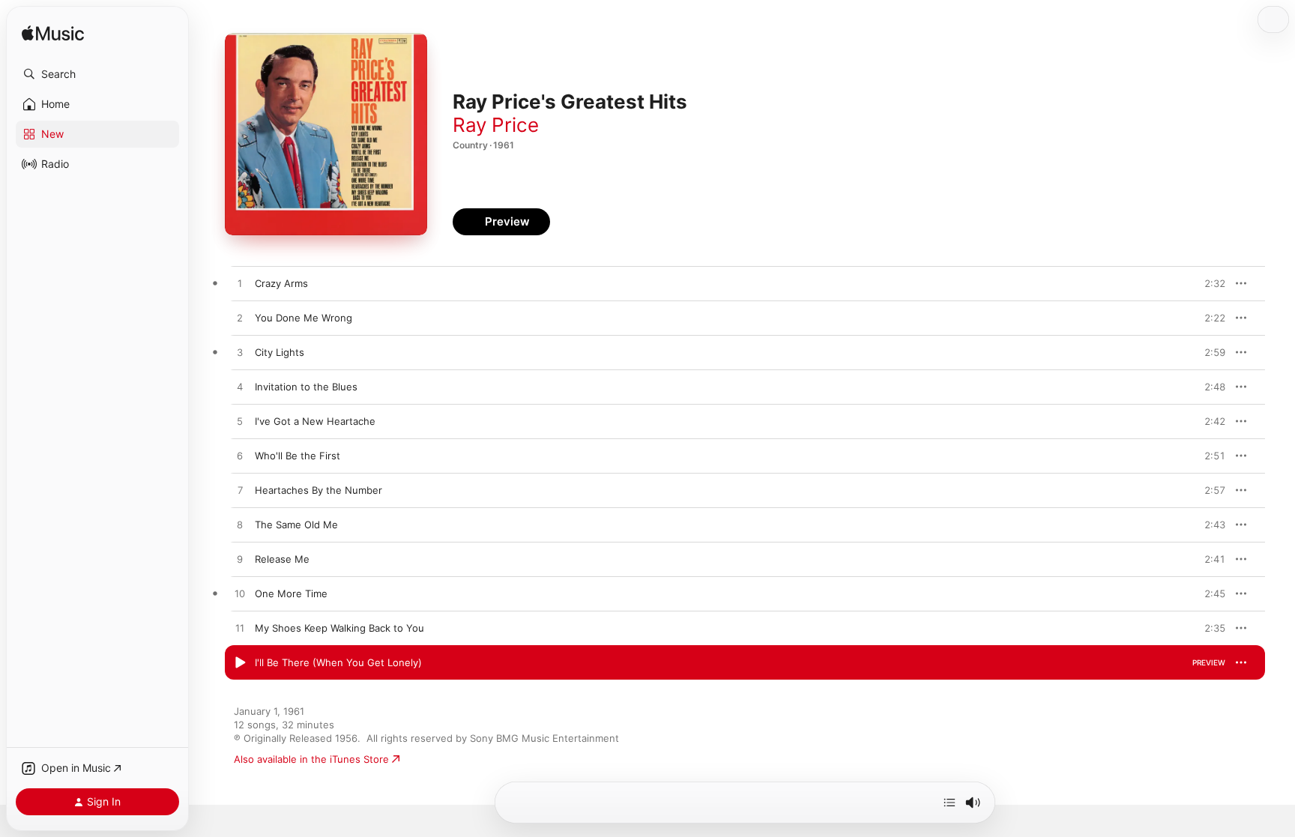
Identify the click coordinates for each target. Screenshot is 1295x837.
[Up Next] (950, 802)
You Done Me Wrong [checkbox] (303, 318)
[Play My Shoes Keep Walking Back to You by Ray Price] (240, 628)
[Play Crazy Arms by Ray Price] (240, 284)
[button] (97, 74)
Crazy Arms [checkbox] (281, 283)
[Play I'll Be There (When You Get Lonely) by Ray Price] (240, 663)
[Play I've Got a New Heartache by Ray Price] (240, 422)
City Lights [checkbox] (279, 352)
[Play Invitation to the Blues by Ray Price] (240, 387)
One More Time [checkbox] (291, 593)
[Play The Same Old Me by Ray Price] (240, 525)
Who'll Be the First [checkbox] (297, 456)
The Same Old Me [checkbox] (296, 525)
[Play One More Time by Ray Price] (240, 594)
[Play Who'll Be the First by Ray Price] (240, 456)
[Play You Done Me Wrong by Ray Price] (240, 318)
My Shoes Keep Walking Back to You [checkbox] (339, 628)
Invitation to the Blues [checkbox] (306, 387)
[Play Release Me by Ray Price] (240, 559)
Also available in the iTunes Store (311, 759)
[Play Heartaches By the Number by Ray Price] (240, 491)
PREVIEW (1208, 283)
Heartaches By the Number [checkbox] (318, 490)
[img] (53, 34)
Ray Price (496, 124)
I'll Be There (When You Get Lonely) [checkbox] (338, 662)
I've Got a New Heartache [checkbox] (315, 421)
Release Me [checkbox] (282, 559)
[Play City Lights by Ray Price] (240, 353)
